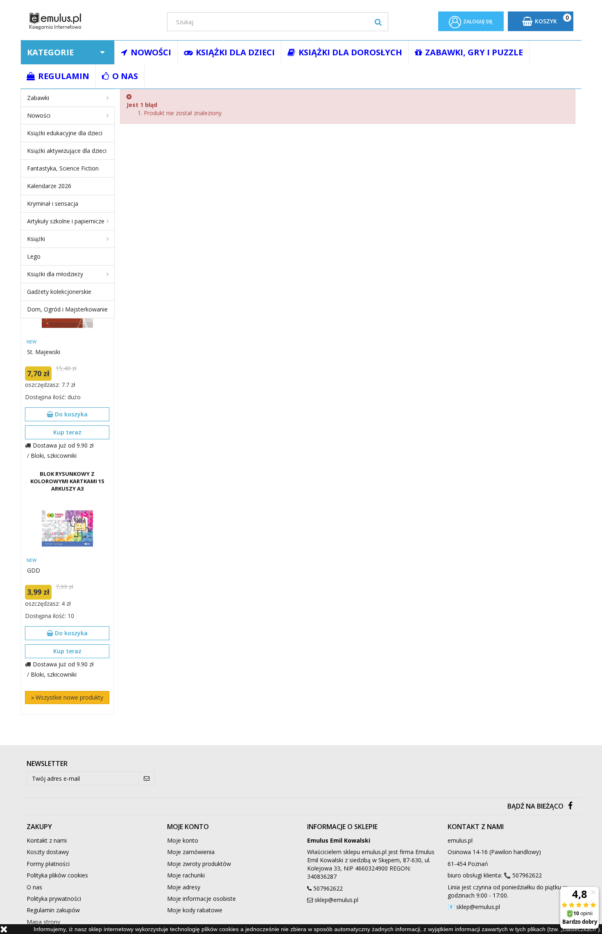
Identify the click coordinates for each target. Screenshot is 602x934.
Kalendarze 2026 (49, 186)
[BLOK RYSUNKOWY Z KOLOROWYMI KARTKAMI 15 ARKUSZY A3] (67, 528)
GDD (33, 570)
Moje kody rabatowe (194, 910)
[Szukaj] (378, 22)
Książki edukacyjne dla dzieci (64, 133)
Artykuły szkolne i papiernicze (65, 221)
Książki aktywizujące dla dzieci (66, 151)
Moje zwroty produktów (199, 864)
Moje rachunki (186, 875)
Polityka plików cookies (57, 875)
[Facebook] (570, 806)
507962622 (328, 888)
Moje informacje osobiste (201, 898)
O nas (34, 887)
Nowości (38, 115)
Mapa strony (43, 922)
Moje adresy (183, 887)
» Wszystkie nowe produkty (67, 697)
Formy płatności (48, 864)
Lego (34, 256)
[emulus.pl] (91, 21)
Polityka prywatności (54, 898)
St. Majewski (43, 352)
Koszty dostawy (48, 852)
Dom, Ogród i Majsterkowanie (67, 309)
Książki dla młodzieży (55, 274)
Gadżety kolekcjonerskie (59, 291)
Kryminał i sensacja (52, 203)
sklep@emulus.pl (336, 900)
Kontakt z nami (47, 840)
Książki (36, 239)
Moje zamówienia (191, 852)
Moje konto (182, 840)
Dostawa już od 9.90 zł (63, 445)
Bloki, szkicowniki (54, 455)
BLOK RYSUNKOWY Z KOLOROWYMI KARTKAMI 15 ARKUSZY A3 (67, 481)
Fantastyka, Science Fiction (63, 168)
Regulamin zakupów (53, 910)
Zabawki (38, 98)
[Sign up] (147, 778)
